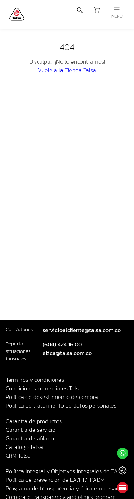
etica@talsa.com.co (67, 353)
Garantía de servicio (30, 429)
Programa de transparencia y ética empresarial (65, 488)
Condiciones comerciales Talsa (44, 388)
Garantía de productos (34, 421)
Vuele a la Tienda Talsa (67, 70)
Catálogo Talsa (24, 447)
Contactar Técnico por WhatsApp (122, 470)
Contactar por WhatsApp (122, 453)
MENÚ (117, 16)
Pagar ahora (122, 487)
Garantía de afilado (30, 438)
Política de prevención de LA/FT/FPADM (55, 479)
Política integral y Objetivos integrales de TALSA (67, 471)
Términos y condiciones (35, 379)
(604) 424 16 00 (62, 344)
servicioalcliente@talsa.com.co (82, 330)
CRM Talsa (18, 455)
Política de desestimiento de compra (52, 397)
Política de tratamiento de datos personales (61, 405)
